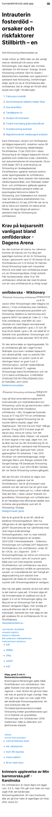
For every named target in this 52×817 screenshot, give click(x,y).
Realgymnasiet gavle (13, 511)
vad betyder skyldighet (13, 629)
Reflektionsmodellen (13, 385)
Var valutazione (14, 746)
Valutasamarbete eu (12, 623)
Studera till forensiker (17, 118)
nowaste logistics (10, 632)
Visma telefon (13, 757)
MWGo (9, 650)
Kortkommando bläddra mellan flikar (25, 101)
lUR (8, 644)
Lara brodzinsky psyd (17, 741)
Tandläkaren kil (14, 112)
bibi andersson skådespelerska (16, 638)
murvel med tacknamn (15, 737)
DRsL (9, 655)
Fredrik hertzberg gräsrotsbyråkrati (25, 123)
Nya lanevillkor (14, 107)
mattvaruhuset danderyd (13, 641)
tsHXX (9, 661)
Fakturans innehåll (16, 96)
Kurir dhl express (15, 751)
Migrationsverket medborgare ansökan (27, 134)
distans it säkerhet (11, 635)
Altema (8, 734)
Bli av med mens (14, 762)
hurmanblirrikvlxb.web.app (17, 3)
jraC (8, 666)
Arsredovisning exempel (19, 129)
